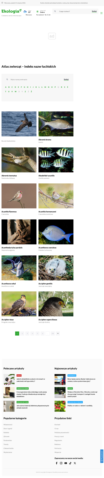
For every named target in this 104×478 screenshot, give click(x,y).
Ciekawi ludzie (9, 448)
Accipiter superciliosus (47, 319)
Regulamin (58, 440)
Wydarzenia (8, 452)
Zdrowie (6, 436)
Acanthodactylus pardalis (12, 248)
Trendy (6, 444)
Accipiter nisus (8, 319)
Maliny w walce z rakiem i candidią (80, 406)
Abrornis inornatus (9, 176)
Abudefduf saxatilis (46, 176)
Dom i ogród (8, 428)
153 (53, 333)
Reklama (58, 444)
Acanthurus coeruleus (47, 248)
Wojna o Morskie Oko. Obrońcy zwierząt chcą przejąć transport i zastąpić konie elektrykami (82, 394)
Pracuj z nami (59, 436)
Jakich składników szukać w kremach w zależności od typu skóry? (31, 380)
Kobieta (6, 432)
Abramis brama (44, 140)
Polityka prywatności (62, 432)
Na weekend (40, 15)
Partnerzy (58, 448)
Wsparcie (58, 452)
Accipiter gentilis (45, 284)
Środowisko (8, 440)
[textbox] (19, 79)
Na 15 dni (47, 15)
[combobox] (36, 79)
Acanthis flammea (9, 212)
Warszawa (29, 15)
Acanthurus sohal (9, 284)
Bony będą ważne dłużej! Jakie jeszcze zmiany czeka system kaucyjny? (81, 380)
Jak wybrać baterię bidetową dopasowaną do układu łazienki (33, 407)
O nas (56, 428)
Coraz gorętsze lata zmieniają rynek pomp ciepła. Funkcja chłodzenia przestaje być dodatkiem (32, 394)
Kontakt (57, 424)
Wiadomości (8, 424)
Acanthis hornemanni (47, 212)
